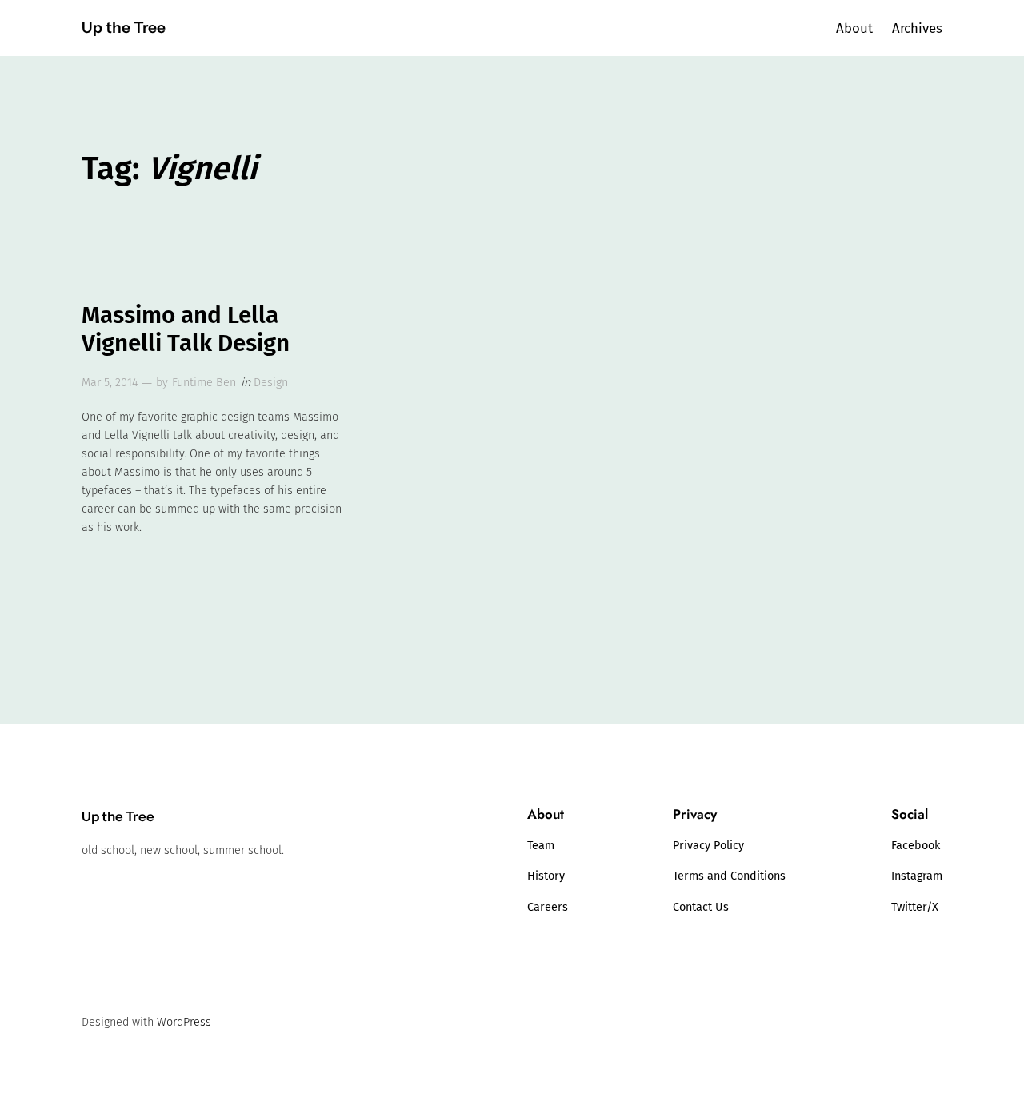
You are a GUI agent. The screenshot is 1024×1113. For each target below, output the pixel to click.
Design (271, 382)
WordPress (184, 1022)
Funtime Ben (204, 382)
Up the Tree (124, 27)
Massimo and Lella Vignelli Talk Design (186, 329)
